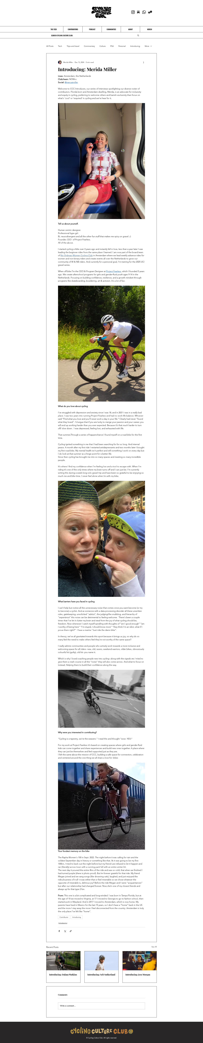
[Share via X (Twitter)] (65, 931)
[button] (150, 12)
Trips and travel (73, 46)
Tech (60, 46)
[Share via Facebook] (59, 931)
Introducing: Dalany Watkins (63, 974)
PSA (112, 46)
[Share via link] (71, 931)
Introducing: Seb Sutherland (101, 974)
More (147, 46)
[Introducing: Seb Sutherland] (102, 960)
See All (154, 947)
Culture (103, 46)
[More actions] (143, 62)
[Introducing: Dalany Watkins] (63, 960)
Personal (122, 46)
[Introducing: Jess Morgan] (140, 960)
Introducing (135, 46)
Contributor (64, 917)
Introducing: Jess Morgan (137, 974)
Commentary (89, 46)
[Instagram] (133, 12)
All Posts (49, 46)
